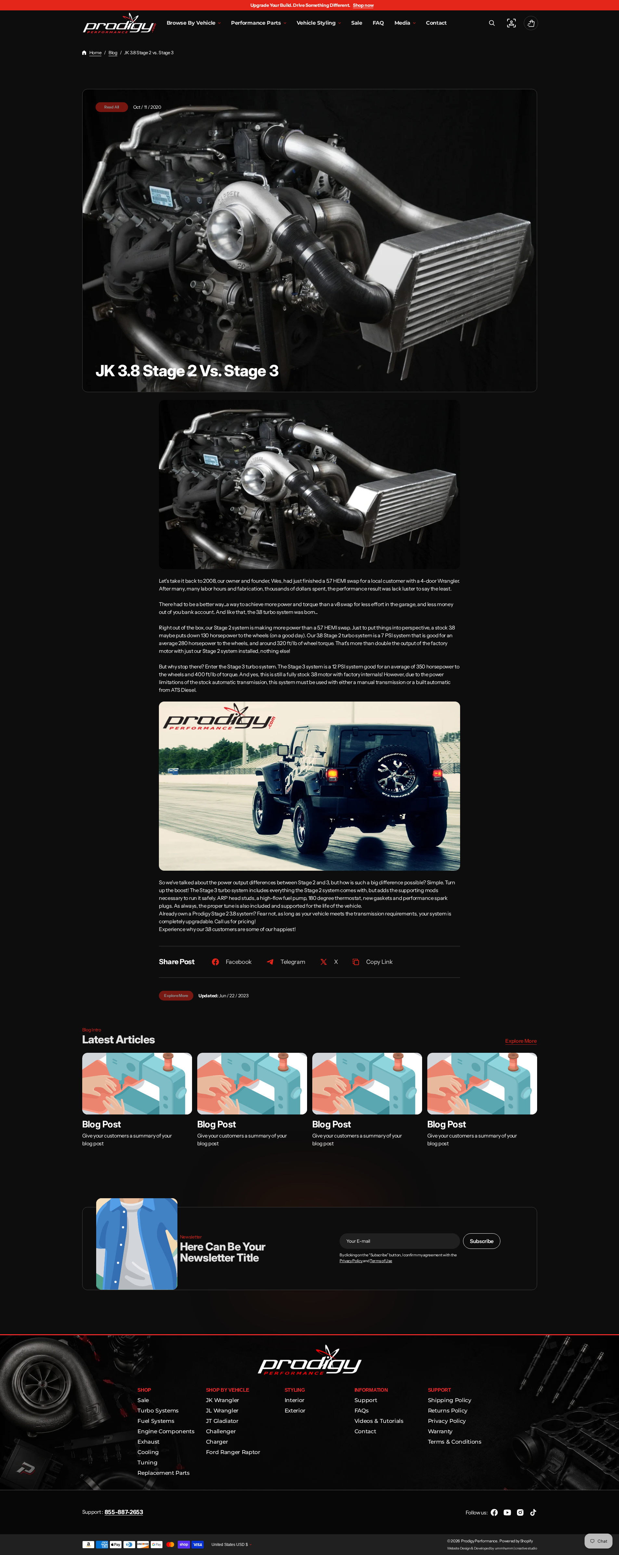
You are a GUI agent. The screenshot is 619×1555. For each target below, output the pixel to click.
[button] (492, 23)
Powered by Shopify (516, 1540)
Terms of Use (381, 1261)
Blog (113, 53)
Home (95, 53)
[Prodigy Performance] (119, 23)
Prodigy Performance (479, 1540)
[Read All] (310, 240)
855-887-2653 (124, 1512)
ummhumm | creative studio (516, 1548)
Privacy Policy (351, 1261)
